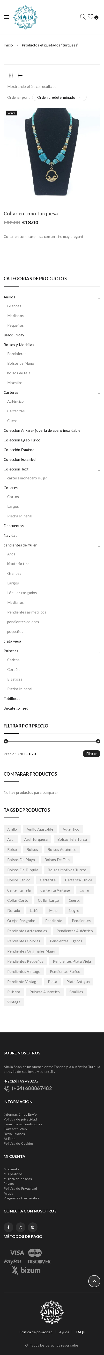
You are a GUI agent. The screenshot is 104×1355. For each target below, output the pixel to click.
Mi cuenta (11, 1169)
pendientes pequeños (25, 961)
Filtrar (91, 753)
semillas (76, 992)
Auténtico (15, 401)
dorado (13, 910)
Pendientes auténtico (75, 931)
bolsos (32, 849)
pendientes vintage (23, 971)
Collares (11, 487)
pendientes (81, 920)
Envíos (9, 1183)
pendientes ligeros (66, 941)
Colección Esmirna (19, 449)
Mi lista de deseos (18, 1179)
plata (52, 981)
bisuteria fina (18, 563)
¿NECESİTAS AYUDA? (21, 1081)
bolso (12, 849)
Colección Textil (17, 469)
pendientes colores (23, 622)
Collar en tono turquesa (31, 213)
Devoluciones (14, 1134)
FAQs (80, 1332)
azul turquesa (36, 839)
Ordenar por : (18, 97)
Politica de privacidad (36, 1332)
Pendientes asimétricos (26, 612)
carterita (48, 880)
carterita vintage (55, 890)
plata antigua (78, 981)
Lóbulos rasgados (22, 592)
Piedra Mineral (19, 516)
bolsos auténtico (62, 849)
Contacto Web (15, 1129)
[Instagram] (20, 1227)
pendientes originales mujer (31, 951)
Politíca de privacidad (20, 1119)
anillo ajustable (40, 829)
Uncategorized (16, 708)
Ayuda (9, 1193)
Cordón (13, 669)
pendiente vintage (22, 981)
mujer (54, 910)
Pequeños (15, 325)
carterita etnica (78, 880)
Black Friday (14, 335)
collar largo (48, 900)
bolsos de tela (18, 373)
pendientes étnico (65, 971)
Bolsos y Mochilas (19, 344)
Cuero (12, 420)
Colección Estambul (20, 459)
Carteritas (16, 411)
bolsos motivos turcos (67, 870)
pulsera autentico (45, 992)
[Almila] (25, 17)
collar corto (18, 900)
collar (85, 890)
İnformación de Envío (20, 1114)
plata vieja (12, 641)
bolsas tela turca (72, 839)
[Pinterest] (32, 1227)
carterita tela (19, 890)
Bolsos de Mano (20, 363)
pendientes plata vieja (72, 961)
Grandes (14, 306)
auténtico (71, 829)
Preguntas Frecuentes (21, 1198)
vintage (14, 1002)
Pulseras (11, 651)
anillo (12, 829)
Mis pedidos (13, 1174)
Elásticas (14, 679)
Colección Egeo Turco (22, 440)
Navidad (10, 535)
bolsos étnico (18, 880)
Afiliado (9, 1138)
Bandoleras (16, 353)
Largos (13, 506)
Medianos (15, 315)
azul (11, 839)
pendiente (53, 920)
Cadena (13, 660)
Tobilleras (12, 698)
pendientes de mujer (20, 545)
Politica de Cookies (19, 1143)
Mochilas (14, 382)
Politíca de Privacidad (20, 1188)
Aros (11, 554)
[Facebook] (8, 1227)
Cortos (13, 496)
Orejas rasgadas (21, 920)
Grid (11, 75)
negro (74, 910)
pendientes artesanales (27, 931)
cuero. (74, 900)
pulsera (13, 992)
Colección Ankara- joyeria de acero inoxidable (42, 430)
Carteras (11, 392)
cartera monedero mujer (27, 478)
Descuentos (14, 525)
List (20, 75)
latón (35, 910)
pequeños (15, 631)
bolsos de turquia (22, 870)
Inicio (8, 45)
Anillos (9, 297)
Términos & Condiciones (23, 1124)
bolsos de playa (21, 859)
